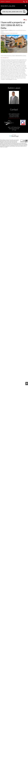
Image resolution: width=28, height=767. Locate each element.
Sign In (2, 1)
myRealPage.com (14, 136)
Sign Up (8, 1)
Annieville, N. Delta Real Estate (11, 33)
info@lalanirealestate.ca (14, 118)
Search (24, 11)
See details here (5, 57)
